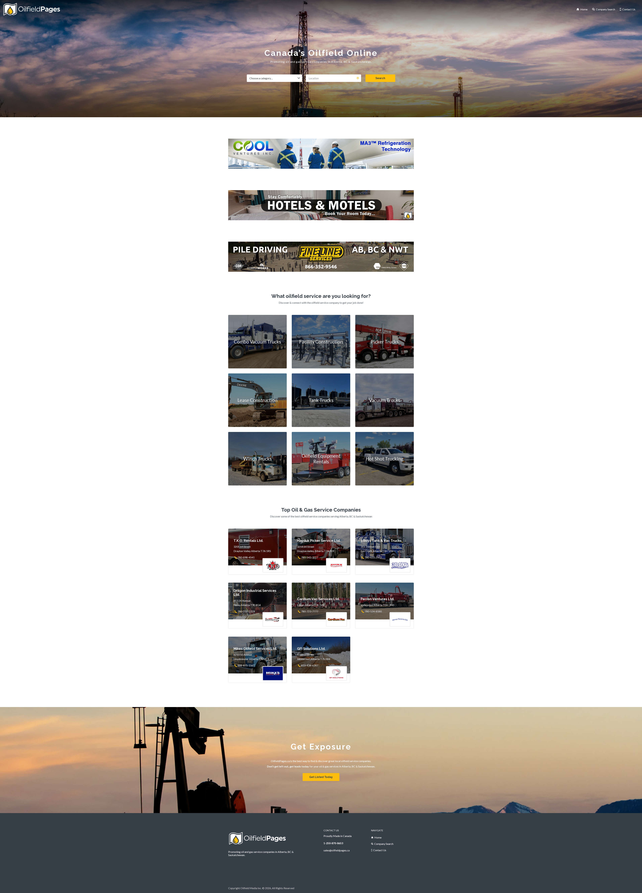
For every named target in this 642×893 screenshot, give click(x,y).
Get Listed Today (321, 777)
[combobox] (274, 78)
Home (583, 9)
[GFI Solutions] (321, 248)
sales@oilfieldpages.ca (337, 850)
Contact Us (628, 9)
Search (380, 78)
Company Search (605, 9)
